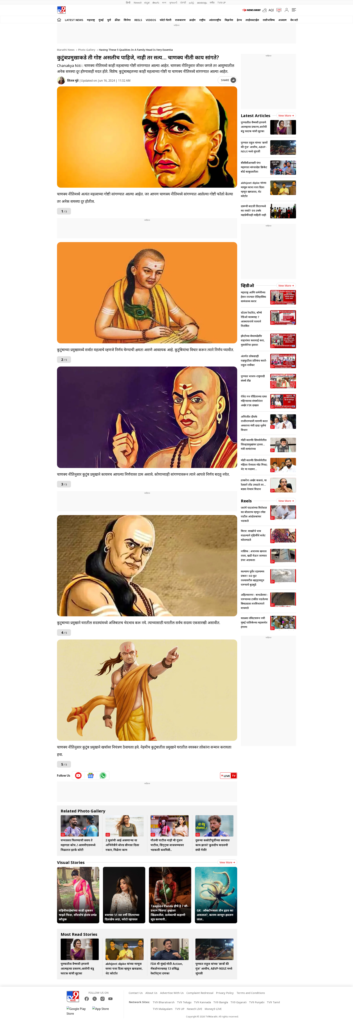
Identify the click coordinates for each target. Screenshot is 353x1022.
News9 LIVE (194, 1009)
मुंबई (101, 20)
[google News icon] (91, 775)
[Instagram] (102, 999)
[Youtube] (110, 999)
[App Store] (103, 1011)
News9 (137, 2)
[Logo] (61, 10)
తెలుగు (155, 2)
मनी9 (212, 2)
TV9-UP (221, 2)
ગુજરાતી (173, 2)
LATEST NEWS (74, 20)
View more (226, 862)
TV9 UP (179, 1009)
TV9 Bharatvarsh (163, 1002)
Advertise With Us (172, 993)
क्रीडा (117, 20)
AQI (271, 10)
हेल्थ (239, 20)
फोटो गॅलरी (165, 20)
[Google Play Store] (77, 1011)
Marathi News (65, 49)
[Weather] (265, 10)
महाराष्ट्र (91, 20)
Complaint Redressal (199, 993)
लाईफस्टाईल (252, 20)
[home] (59, 19)
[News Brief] (251, 10)
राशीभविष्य (269, 20)
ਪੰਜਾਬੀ (183, 2)
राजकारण (180, 20)
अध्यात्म (282, 20)
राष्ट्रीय (202, 20)
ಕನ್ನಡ (146, 2)
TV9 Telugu (184, 1002)
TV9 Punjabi (256, 1002)
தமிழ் (191, 2)
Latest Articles (255, 115)
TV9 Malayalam (162, 1009)
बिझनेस (229, 20)
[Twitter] (94, 999)
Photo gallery (86, 49)
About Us (151, 993)
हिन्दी (128, 2)
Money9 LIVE (213, 1009)
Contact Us (136, 993)
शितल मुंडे (73, 80)
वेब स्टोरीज (296, 20)
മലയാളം (202, 2)
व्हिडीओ (247, 285)
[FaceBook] (87, 999)
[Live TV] (277, 10)
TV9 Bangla (220, 1002)
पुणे (109, 20)
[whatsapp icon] (103, 775)
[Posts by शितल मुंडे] (61, 80)
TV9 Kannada (202, 1002)
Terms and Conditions (250, 993)
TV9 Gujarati (238, 1002)
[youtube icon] (78, 775)
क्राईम (192, 20)
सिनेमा (127, 20)
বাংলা (164, 2)
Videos (151, 20)
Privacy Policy (225, 993)
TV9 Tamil (273, 1002)
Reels (138, 20)
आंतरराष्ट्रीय (215, 20)
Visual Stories (71, 862)
